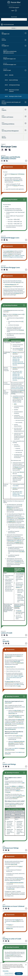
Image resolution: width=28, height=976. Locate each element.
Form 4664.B (20, 727)
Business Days (22, 518)
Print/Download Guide (8, 24)
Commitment (9, 509)
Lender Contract (9, 251)
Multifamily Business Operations (16, 882)
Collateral (18, 656)
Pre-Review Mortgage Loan (10, 284)
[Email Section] (4, 161)
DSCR (15, 404)
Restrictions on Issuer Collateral (13, 906)
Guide (14, 720)
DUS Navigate (14, 7)
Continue (19, 973)
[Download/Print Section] (2, 161)
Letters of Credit (6, 633)
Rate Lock (18, 282)
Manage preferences (9, 973)
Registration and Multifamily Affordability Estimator (10, 158)
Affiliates (14, 786)
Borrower (22, 573)
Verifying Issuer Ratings (11, 848)
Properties (20, 349)
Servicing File (7, 753)
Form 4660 (21, 527)
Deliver (10, 254)
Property (20, 475)
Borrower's (15, 352)
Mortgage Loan (14, 174)
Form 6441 (15, 485)
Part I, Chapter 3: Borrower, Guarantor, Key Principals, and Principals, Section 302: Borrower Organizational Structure (18, 360)
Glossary (4, 137)
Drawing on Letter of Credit (12, 939)
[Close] (25, 964)
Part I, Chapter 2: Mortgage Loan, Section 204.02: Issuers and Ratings (14, 677)
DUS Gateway (21, 174)
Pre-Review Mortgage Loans (10, 267)
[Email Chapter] (6, 149)
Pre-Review (16, 293)
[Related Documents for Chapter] (9, 149)
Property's (15, 185)
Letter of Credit (17, 661)
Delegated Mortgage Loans (10, 238)
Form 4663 (16, 684)
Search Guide (14, 16)
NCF (22, 321)
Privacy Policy (5, 971)
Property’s (16, 397)
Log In (12, 10)
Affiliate (20, 786)
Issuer (19, 686)
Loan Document (20, 723)
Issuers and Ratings (9, 764)
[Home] (14, 3)
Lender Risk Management (10, 729)
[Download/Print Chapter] (2, 149)
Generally (6, 641)
